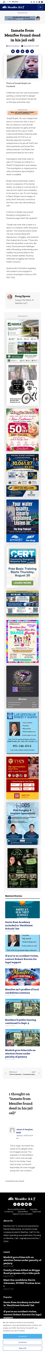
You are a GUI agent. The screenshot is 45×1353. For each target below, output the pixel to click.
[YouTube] (39, 2)
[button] (13, 51)
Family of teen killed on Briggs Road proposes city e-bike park (21, 1272)
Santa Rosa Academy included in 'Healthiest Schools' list (21, 1304)
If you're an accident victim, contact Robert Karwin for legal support (22, 1314)
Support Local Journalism (23, 1214)
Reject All (22, 1348)
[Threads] (42, 2)
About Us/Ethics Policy (16, 1209)
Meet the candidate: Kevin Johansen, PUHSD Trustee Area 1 (21, 1283)
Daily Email (36, 1211)
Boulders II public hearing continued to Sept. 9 (20, 1021)
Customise (22, 1342)
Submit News (23, 1211)
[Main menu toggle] (40, 7)
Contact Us (8, 1211)
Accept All (22, 1336)
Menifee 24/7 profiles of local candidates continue (22, 991)
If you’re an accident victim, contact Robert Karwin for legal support (22, 959)
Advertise (34, 1209)
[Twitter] (36, 2)
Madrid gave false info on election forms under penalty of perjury (20, 1053)
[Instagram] (34, 2)
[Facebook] (31, 2)
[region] (22, 1336)
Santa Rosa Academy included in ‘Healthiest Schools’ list (19, 925)
